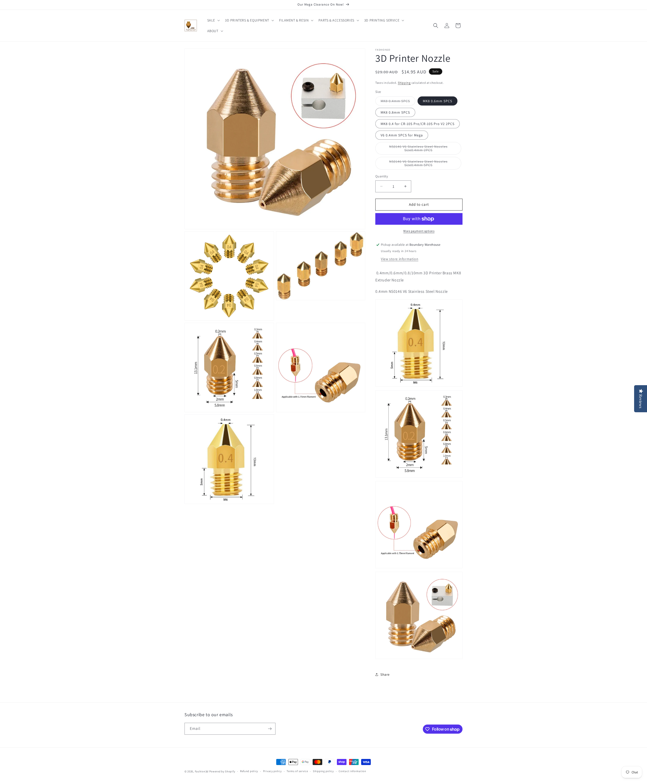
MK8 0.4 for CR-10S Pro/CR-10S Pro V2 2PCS (417, 123)
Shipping (404, 83)
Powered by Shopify (222, 771)
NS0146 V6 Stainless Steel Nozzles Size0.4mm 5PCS (420, 164)
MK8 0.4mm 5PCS (398, 102)
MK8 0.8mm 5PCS (395, 112)
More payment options (418, 231)
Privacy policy (272, 771)
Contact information (352, 771)
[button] (213, 20)
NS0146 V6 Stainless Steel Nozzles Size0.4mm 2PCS (420, 149)
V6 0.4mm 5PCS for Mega (402, 135)
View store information (399, 259)
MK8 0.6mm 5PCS (437, 101)
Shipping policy (323, 771)
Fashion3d (202, 771)
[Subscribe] (269, 729)
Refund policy (249, 771)
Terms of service (297, 771)
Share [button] (385, 674)
